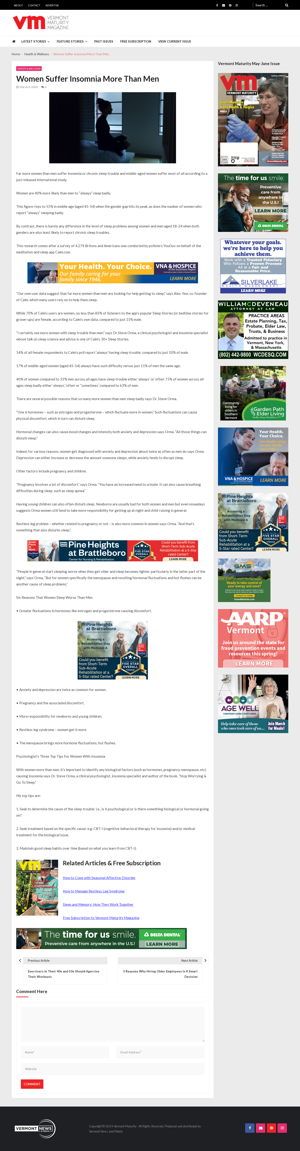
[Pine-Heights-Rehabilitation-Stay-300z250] (113, 650)
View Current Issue (174, 41)
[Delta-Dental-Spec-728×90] (101, 938)
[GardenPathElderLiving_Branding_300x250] (253, 393)
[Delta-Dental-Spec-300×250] (253, 202)
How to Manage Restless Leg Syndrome (94, 891)
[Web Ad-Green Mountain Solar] (244, 580)
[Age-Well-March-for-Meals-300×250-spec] (253, 704)
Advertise (52, 5)
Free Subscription (135, 41)
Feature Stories (70, 41)
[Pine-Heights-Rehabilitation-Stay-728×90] (112, 550)
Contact (34, 5)
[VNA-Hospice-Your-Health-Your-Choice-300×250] (253, 457)
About (18, 5)
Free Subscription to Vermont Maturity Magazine (101, 918)
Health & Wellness (29, 68)
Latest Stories (33, 41)
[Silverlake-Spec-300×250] (253, 266)
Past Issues (103, 41)
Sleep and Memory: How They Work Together (98, 904)
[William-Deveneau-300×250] (253, 329)
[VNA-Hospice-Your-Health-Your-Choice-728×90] (112, 272)
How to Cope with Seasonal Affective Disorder (99, 878)
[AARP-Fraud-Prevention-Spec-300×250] (253, 638)
